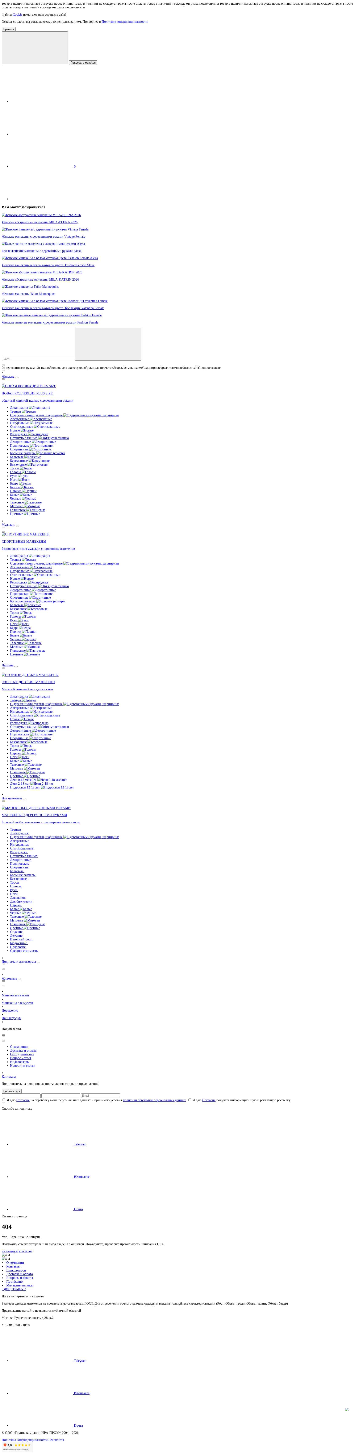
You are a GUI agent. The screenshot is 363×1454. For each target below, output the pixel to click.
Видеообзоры (19, 1062)
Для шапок (18, 897)
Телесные (17, 502)
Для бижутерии (21, 901)
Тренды (16, 411)
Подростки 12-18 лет (25, 787)
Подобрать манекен (83, 62)
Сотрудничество (22, 1054)
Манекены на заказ (15, 995)
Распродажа (19, 434)
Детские (7, 665)
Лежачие (16, 935)
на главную (10, 1251)
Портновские (20, 445)
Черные (16, 498)
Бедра (14, 483)
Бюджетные (19, 943)
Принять (8, 29)
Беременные (19, 460)
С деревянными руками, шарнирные (36, 415)
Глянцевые (18, 510)
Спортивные (19, 449)
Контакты (9, 1076)
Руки (14, 476)
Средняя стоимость (24, 950)
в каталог (25, 1251)
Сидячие (16, 931)
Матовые (17, 506)
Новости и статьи (22, 1065)
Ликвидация (19, 407)
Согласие (23, 1100)
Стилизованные (22, 426)
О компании (19, 1046)
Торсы (15, 468)
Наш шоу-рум (11, 1018)
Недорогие (18, 947)
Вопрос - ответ (20, 1058)
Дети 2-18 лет (20, 783)
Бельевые (17, 457)
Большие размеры (23, 453)
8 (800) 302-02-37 (14, 1289)
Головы (16, 472)
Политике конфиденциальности (125, 21)
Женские (8, 376)
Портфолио (10, 1010)
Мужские (8, 524)
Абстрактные (20, 419)
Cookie (17, 14)
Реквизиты (56, 1440)
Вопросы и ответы (19, 1278)
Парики (16, 491)
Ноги (14, 479)
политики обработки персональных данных (154, 1100)
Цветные (17, 513)
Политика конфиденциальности (25, 1440)
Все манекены (12, 798)
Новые (15, 430)
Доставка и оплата (23, 1050)
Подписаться (11, 1091)
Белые (15, 495)
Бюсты (15, 487)
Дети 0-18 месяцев (23, 780)
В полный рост (21, 939)
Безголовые (19, 464)
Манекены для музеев (17, 1003)
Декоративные (21, 441)
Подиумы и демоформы (19, 961)
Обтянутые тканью (24, 438)
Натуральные (20, 423)
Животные (9, 978)
